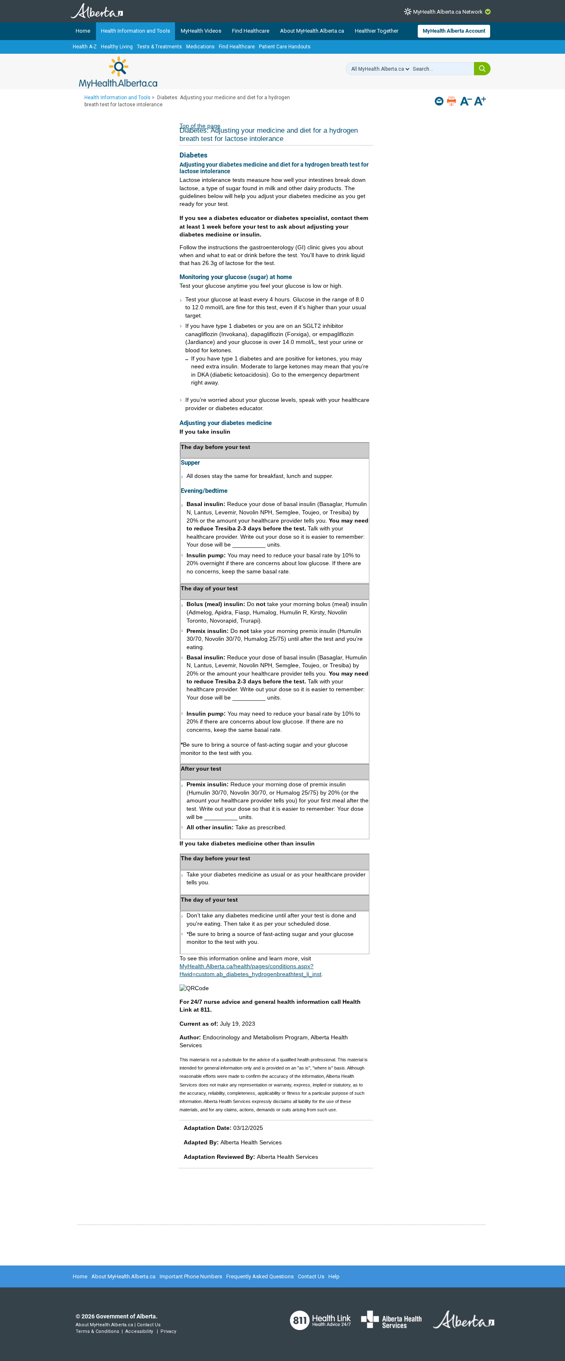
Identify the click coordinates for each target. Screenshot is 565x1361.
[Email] (440, 101)
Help (334, 1276)
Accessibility (139, 1331)
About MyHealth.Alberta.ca (312, 31)
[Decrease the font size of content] (466, 102)
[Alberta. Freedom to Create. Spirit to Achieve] (458, 1325)
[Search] (482, 68)
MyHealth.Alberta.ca (118, 72)
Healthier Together (376, 31)
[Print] (452, 101)
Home (83, 31)
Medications (200, 47)
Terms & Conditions (97, 1331)
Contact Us (311, 1276)
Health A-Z (85, 47)
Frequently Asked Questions (260, 1276)
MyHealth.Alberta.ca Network (448, 12)
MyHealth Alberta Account (454, 31)
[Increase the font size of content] (480, 102)
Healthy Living (117, 47)
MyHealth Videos (201, 31)
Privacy (168, 1331)
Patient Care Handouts (285, 47)
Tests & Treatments (159, 47)
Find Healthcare (250, 31)
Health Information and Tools (135, 31)
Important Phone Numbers (191, 1276)
